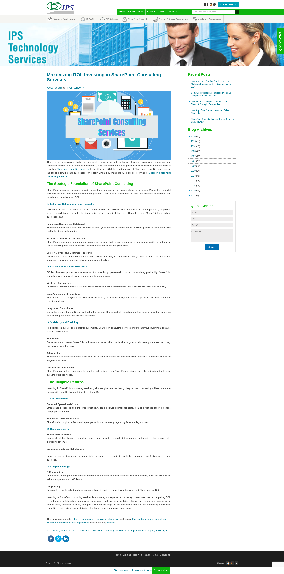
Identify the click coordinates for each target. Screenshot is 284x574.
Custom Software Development (173, 19)
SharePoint (113, 519)
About (131, 12)
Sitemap (220, 563)
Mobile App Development (209, 19)
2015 (193, 190)
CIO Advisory (112, 19)
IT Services (100, 519)
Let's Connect (228, 4)
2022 (193, 156)
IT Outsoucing (86, 519)
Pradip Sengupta (75, 88)
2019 (193, 171)
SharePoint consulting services (73, 169)
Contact (172, 12)
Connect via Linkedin (210, 4)
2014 (193, 195)
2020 (193, 166)
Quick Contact (280, 41)
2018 (193, 176)
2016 (193, 185)
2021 (193, 161)
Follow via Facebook (206, 4)
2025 (193, 141)
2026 (193, 136)
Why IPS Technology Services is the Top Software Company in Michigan (132, 530)
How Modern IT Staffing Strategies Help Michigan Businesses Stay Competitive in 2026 (211, 84)
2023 (193, 151)
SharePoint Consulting (138, 19)
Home (122, 12)
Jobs (161, 12)
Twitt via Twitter (214, 4)
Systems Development (64, 19)
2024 (193, 146)
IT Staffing (91, 19)
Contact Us (161, 570)
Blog (141, 12)
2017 (193, 180)
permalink (110, 522)
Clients (151, 12)
